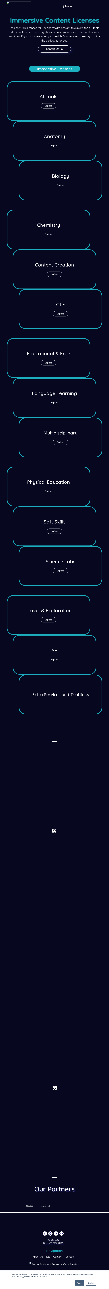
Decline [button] (91, 1283)
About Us (38, 1256)
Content (57, 1256)
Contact (70, 1256)
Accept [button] (79, 1283)
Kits (48, 1256)
